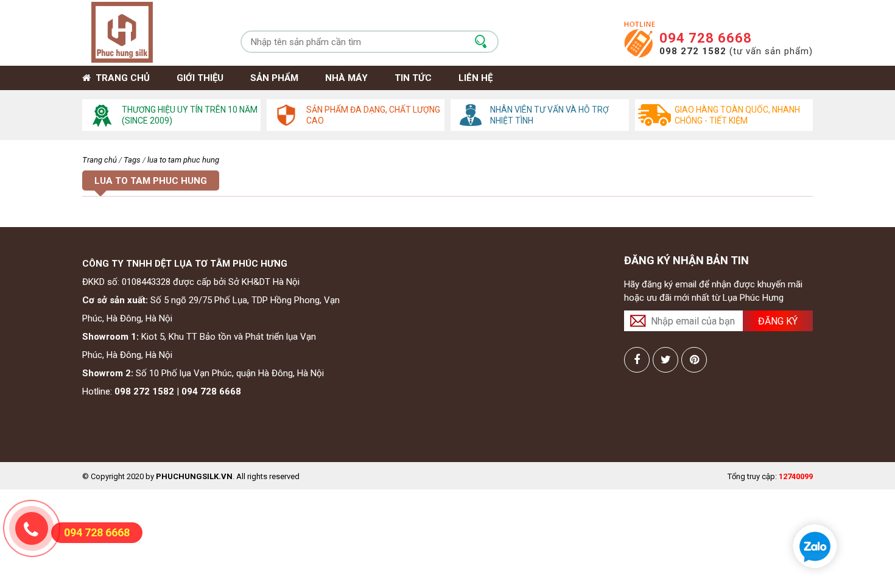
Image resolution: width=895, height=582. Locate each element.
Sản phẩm (274, 77)
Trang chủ (120, 77)
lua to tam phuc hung (183, 159)
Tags (132, 159)
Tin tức (413, 77)
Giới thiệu (200, 77)
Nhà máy (346, 77)
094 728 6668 (705, 38)
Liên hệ (475, 77)
